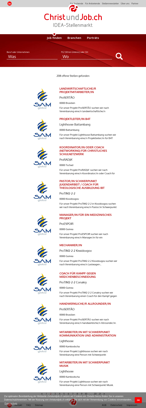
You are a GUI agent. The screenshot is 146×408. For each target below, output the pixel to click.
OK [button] (138, 400)
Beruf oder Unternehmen (18, 52)
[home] (73, 22)
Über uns (125, 3)
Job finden (54, 38)
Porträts (93, 38)
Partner (134, 3)
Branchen (74, 38)
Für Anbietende (92, 3)
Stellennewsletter (110, 3)
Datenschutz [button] (11, 403)
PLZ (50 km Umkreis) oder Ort (74, 52)
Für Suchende (76, 3)
